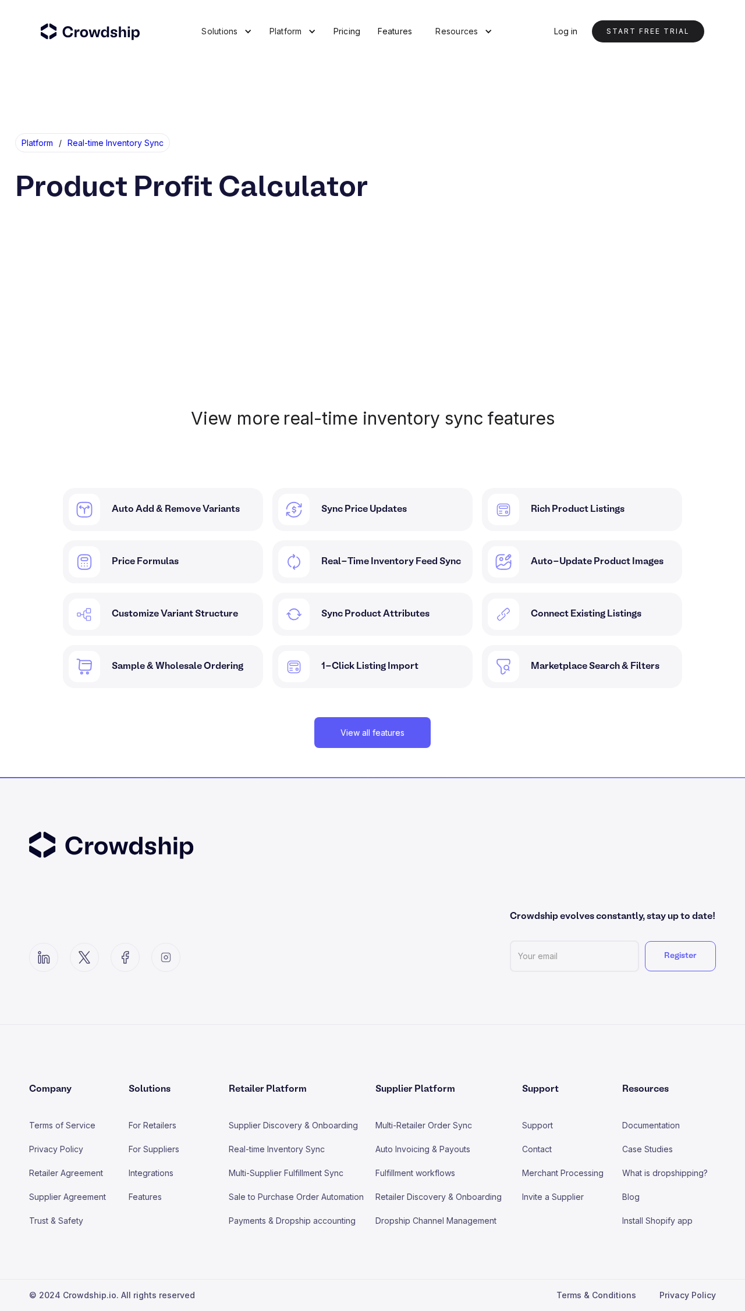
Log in (565, 31)
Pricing (347, 31)
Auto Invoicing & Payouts (422, 1149)
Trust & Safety (56, 1221)
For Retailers (152, 1125)
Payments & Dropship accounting (292, 1221)
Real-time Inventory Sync (277, 1149)
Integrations (151, 1173)
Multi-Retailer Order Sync (423, 1125)
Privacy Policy (56, 1149)
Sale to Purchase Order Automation (296, 1197)
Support (537, 1125)
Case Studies (647, 1149)
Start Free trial (648, 31)
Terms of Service (62, 1125)
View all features (372, 733)
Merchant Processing (563, 1173)
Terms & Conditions (596, 1295)
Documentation (651, 1125)
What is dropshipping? (665, 1173)
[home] (97, 31)
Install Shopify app (657, 1221)
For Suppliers (154, 1149)
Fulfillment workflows (415, 1173)
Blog (631, 1197)
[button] (226, 31)
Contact (537, 1149)
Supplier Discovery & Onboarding (293, 1125)
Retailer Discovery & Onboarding (438, 1197)
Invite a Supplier (553, 1197)
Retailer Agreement (66, 1173)
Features (395, 31)
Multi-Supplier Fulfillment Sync (286, 1173)
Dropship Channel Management (435, 1221)
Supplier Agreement (67, 1197)
